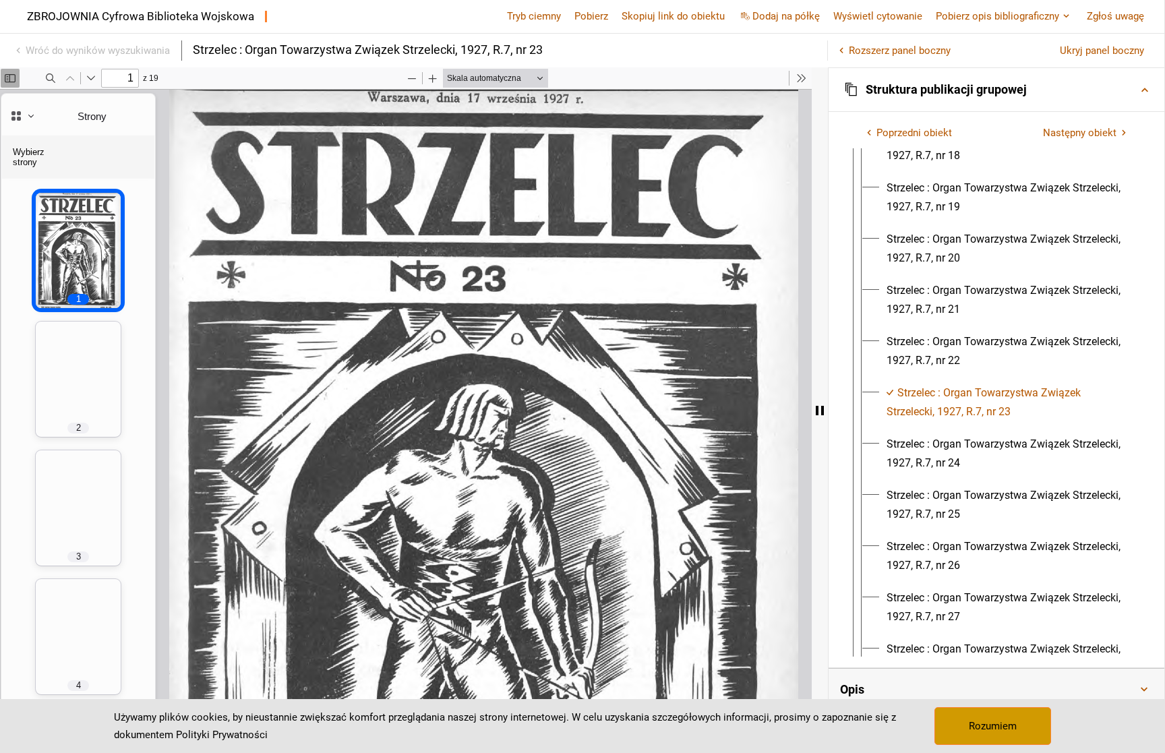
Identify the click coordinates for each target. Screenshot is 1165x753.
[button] (996, 89)
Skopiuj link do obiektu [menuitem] (673, 16)
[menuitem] (1008, 197)
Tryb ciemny (534, 16)
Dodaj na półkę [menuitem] (786, 16)
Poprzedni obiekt (914, 133)
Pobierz (591, 16)
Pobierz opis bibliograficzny (997, 16)
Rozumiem (993, 726)
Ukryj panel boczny (1102, 50)
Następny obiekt (1079, 133)
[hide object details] (820, 410)
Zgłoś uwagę (1115, 16)
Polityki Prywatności (222, 735)
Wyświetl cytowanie (877, 16)
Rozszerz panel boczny (900, 50)
